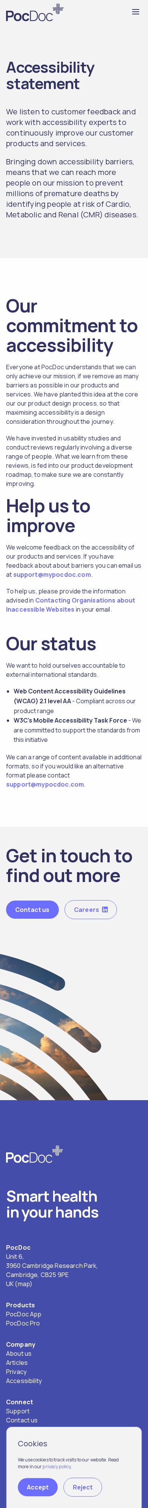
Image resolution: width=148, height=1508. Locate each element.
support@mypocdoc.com (52, 574)
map (24, 1284)
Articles (17, 1362)
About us (18, 1353)
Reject (83, 1487)
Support (18, 1411)
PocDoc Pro (23, 1323)
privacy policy (57, 1466)
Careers (86, 909)
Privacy (16, 1372)
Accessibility (24, 1381)
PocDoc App (24, 1314)
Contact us (32, 909)
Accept (38, 1487)
